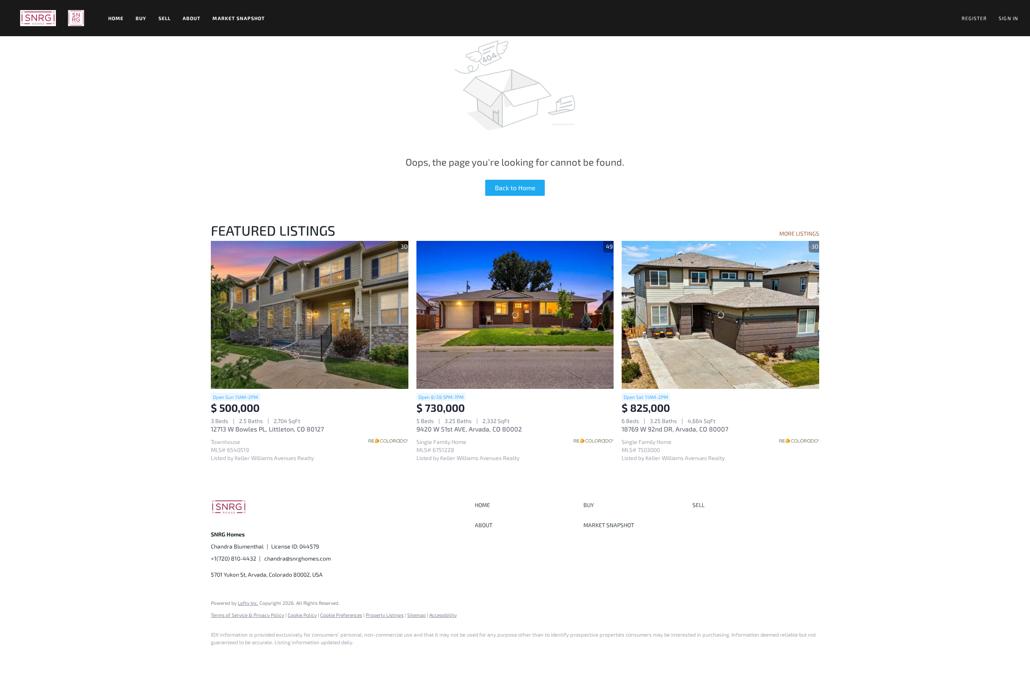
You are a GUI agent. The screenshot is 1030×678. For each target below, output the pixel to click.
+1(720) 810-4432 (233, 558)
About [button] (192, 18)
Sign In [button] (1008, 18)
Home (116, 18)
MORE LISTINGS (799, 233)
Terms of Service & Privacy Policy (247, 615)
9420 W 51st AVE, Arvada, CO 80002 (469, 429)
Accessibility (443, 615)
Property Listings (385, 615)
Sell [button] (165, 18)
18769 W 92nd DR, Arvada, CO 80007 (675, 429)
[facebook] (220, 656)
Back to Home (515, 187)
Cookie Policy (302, 615)
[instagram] (243, 656)
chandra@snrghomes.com (297, 558)
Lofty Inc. (248, 603)
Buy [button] (141, 18)
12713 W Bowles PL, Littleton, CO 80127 (267, 429)
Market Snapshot (238, 18)
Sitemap (416, 615)
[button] (38, 18)
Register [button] (974, 18)
